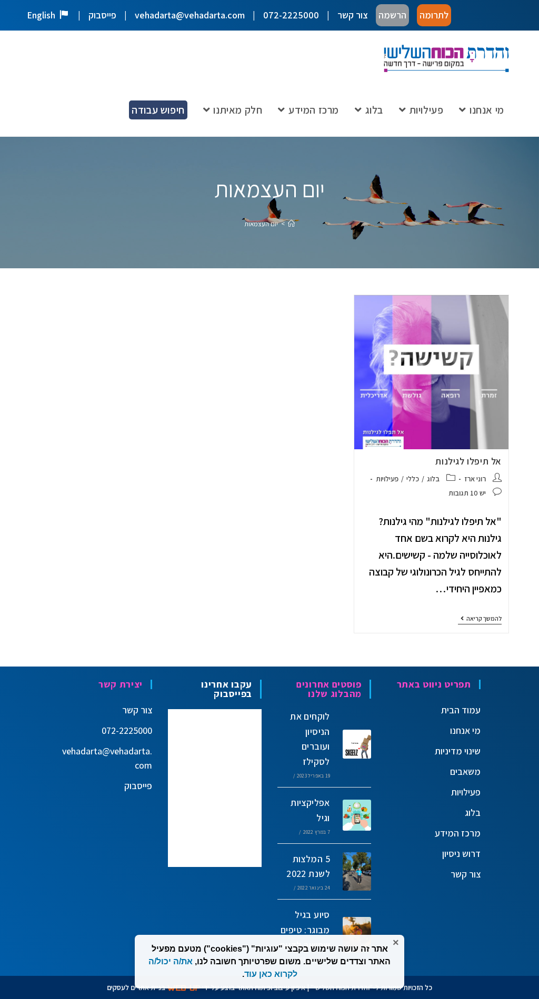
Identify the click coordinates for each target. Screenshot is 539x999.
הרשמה (392, 15)
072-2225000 (291, 15)
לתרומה (434, 15)
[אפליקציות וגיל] (353, 815)
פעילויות (387, 478)
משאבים (465, 771)
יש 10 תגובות (467, 493)
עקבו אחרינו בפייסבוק (226, 689)
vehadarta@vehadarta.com (190, 15)
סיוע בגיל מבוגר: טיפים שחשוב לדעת (305, 930)
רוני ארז (475, 478)
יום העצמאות (261, 223)
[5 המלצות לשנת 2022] (353, 871)
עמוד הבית (461, 710)
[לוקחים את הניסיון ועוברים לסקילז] (353, 744)
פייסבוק (102, 15)
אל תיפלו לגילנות (468, 461)
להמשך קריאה (480, 618)
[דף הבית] (291, 223)
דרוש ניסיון (461, 853)
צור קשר (352, 15)
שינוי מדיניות (458, 751)
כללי (412, 478)
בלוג (433, 478)
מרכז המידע (458, 833)
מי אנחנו (465, 730)
